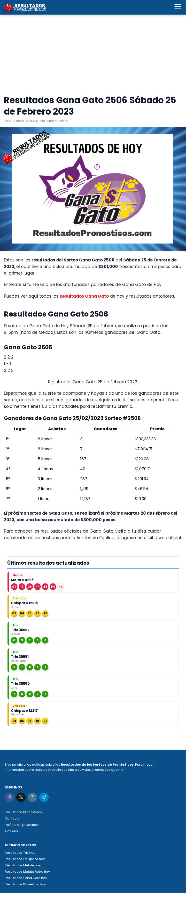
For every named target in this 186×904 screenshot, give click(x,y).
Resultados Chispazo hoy (25, 859)
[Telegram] (44, 797)
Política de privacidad (22, 824)
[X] (21, 797)
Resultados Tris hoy (20, 852)
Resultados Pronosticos (23, 812)
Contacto (12, 818)
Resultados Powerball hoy (25, 884)
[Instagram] (32, 797)
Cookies (11, 831)
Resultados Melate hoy (23, 865)
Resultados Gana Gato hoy (26, 878)
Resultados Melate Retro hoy (27, 871)
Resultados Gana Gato (84, 296)
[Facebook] (9, 797)
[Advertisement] (93, 56)
